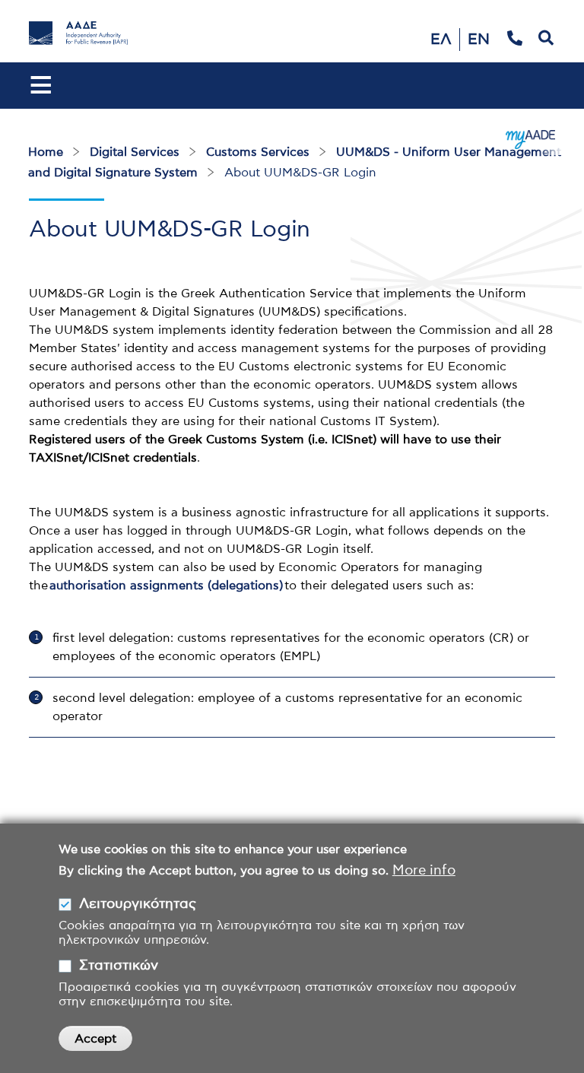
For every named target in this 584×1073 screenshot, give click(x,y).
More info (423, 871)
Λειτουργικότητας (137, 904)
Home (45, 152)
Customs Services (257, 152)
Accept (95, 1039)
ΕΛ (441, 39)
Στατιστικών (118, 966)
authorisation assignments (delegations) (166, 585)
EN (479, 39)
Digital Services (134, 152)
